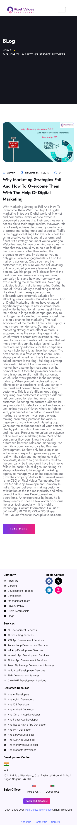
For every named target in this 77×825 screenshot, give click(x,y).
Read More (19, 529)
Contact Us (41, 821)
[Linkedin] (49, 590)
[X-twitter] (58, 581)
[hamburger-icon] (62, 9)
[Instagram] (58, 590)
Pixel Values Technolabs (38, 809)
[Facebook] (49, 581)
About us (26, 821)
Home (7, 50)
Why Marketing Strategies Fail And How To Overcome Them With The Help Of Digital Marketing (32, 189)
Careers (55, 821)
